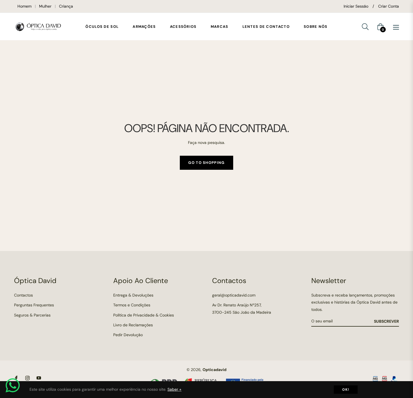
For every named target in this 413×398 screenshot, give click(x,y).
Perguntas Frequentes (34, 304)
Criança (66, 6)
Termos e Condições (131, 304)
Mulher (45, 6)
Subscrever (386, 321)
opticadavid (214, 369)
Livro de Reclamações (133, 324)
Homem (24, 6)
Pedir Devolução (128, 334)
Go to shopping (206, 162)
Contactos (23, 295)
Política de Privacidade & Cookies (143, 315)
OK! (345, 389)
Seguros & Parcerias (32, 315)
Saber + (174, 389)
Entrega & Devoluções (133, 295)
